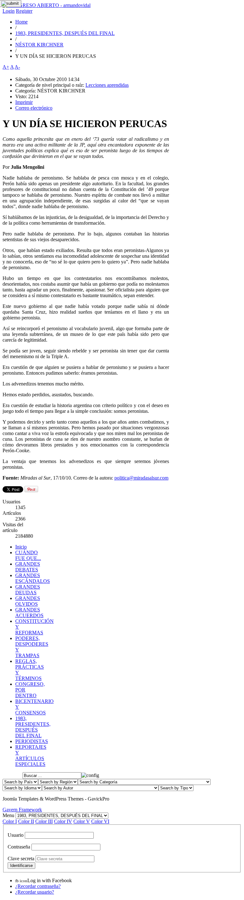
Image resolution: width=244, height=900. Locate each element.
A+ (6, 67)
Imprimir (24, 102)
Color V (81, 821)
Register (24, 11)
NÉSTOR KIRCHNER (39, 44)
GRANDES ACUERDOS (29, 612)
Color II (26, 821)
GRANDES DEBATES (27, 566)
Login (9, 11)
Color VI (100, 821)
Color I (10, 821)
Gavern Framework (22, 809)
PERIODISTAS (31, 741)
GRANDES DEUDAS (27, 589)
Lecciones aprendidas (107, 85)
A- (17, 67)
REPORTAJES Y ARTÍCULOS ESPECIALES (30, 755)
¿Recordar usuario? (34, 892)
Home (21, 21)
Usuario (16, 835)
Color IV (63, 821)
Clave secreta (21, 858)
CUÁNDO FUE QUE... (28, 555)
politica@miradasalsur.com (141, 478)
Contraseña (19, 846)
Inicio (21, 546)
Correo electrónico (33, 108)
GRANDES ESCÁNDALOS (32, 578)
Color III (44, 821)
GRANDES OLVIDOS (27, 601)
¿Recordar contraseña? (38, 886)
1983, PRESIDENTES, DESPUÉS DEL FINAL (65, 33)
